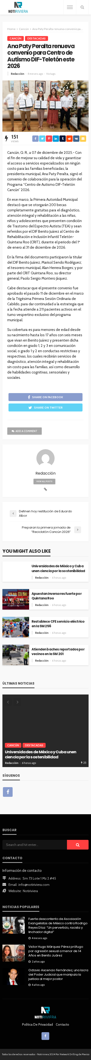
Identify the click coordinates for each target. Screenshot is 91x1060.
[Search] (82, 7)
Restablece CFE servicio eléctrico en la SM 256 (58, 623)
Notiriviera (30, 891)
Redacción (17, 73)
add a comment (26, 431)
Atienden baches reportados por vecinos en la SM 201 (58, 651)
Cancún (15, 38)
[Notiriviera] (18, 7)
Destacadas (36, 38)
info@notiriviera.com (34, 884)
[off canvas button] (70, 7)
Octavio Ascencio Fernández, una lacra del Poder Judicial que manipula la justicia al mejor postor (58, 974)
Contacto (62, 1024)
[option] (45, 730)
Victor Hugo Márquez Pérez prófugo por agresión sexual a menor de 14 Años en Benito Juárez (55, 951)
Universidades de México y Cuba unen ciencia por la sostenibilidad (58, 568)
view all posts (44, 481)
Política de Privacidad (37, 1024)
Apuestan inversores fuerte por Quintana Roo (57, 596)
